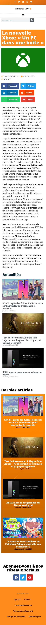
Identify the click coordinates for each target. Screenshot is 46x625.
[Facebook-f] (15, 2)
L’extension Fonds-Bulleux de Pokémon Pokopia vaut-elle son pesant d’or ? (23, 544)
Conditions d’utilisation (23, 605)
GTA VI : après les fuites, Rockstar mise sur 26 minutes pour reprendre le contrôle (22, 306)
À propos (17, 600)
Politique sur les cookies (16, 617)
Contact (27, 600)
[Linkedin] (23, 2)
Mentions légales (35, 617)
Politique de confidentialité (23, 611)
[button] (23, 15)
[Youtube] (31, 2)
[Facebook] (16, 577)
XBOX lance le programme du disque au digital (23, 504)
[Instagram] (27, 2)
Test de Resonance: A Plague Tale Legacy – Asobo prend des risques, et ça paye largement (21, 340)
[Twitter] (19, 2)
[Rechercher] (32, 20)
